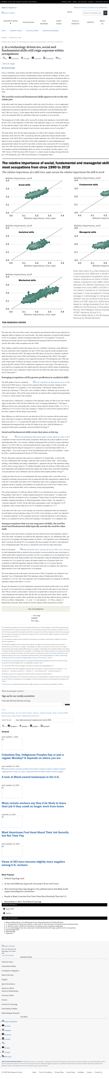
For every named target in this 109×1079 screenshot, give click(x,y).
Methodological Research (11, 1013)
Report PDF (10, 909)
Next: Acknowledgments (35, 609)
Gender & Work (6, 716)
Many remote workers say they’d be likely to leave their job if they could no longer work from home (34, 804)
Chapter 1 (15, 112)
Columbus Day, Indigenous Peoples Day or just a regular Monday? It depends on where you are (33, 756)
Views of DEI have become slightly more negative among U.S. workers (33, 863)
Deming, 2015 (10, 658)
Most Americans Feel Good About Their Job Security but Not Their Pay (35, 833)
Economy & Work (8, 995)
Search (69, 12)
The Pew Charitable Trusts (29, 1066)
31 (56, 505)
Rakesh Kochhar (9, 68)
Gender (55, 713)
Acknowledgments (12, 930)
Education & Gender (46, 713)
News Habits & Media (9, 1009)
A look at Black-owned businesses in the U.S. (31, 777)
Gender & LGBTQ (63, 713)
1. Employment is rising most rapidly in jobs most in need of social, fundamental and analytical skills (42, 924)
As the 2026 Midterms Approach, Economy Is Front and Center (31, 883)
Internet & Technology (9, 1004)
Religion (5, 979)
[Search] (105, 13)
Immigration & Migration (10, 971)
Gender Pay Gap (16, 716)
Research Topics (11, 21)
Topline (8, 913)
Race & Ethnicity (8, 975)
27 (58, 403)
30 (39, 497)
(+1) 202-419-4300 (8, 955)
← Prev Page (35, 615)
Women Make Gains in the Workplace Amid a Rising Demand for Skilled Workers (32, 42)
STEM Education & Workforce (30, 716)
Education (36, 713)
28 (48, 426)
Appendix (9, 933)
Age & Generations (8, 984)
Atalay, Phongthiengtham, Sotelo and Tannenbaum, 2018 (34, 658)
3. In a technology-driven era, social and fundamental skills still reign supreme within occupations (41, 928)
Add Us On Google (9, 64)
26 (19, 390)
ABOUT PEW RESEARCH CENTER (11, 1061)
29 (63, 471)
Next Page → (35, 621)
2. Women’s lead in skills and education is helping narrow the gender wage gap (34, 926)
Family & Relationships (10, 991)
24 (55, 337)
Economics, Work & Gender (24, 713)
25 (15, 372)
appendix (11, 674)
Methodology (10, 931)
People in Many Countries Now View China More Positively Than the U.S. (35, 896)
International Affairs (9, 966)
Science (4, 1000)
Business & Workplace (8, 713)
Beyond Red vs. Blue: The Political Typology (22, 901)
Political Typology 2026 (14, 878)
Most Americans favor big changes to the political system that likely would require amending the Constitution (36, 890)
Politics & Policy (7, 962)
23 (64, 127)
